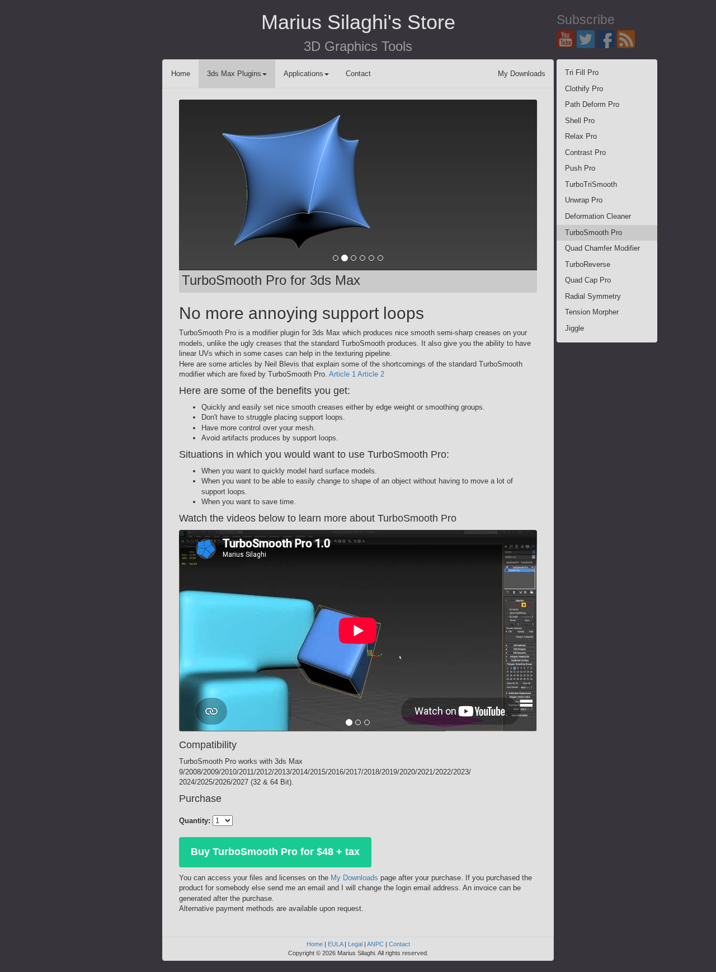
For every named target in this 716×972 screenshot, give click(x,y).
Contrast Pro (585, 152)
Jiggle (574, 328)
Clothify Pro (584, 88)
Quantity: (194, 820)
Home (180, 73)
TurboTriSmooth (591, 184)
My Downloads (521, 73)
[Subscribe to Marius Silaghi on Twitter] (587, 38)
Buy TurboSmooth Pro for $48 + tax (275, 851)
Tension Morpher (592, 312)
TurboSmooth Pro (593, 232)
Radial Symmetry (593, 296)
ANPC (375, 944)
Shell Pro (580, 120)
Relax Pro (581, 136)
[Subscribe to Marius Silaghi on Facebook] (607, 38)
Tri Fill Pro (582, 72)
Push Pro (580, 168)
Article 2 (370, 374)
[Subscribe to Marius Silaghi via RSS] (627, 38)
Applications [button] (303, 73)
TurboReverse (587, 264)
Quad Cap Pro (588, 280)
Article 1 (342, 374)
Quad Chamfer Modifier (602, 248)
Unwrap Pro (583, 200)
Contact (358, 73)
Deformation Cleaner (598, 216)
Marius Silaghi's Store (358, 22)
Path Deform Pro (592, 104)
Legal (355, 944)
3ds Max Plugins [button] (234, 73)
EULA (335, 944)
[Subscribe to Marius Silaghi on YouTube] (567, 38)
